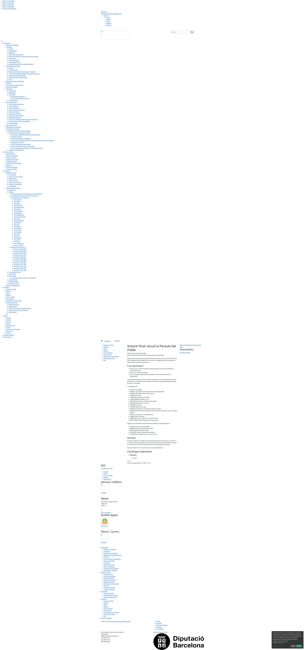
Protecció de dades (162, 625)
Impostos (106, 586)
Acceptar (299, 646)
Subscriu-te (104, 526)
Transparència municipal (111, 568)
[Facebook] (110, 14)
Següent (108, 512)
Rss (105, 360)
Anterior (103, 512)
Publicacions (107, 479)
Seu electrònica (108, 574)
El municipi (104, 591)
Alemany (108, 23)
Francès (108, 25)
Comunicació (107, 355)
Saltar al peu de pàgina (9, 8)
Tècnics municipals (109, 561)
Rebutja (293, 646)
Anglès (108, 21)
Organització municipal (111, 553)
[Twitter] (104, 14)
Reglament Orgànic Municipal (112, 555)
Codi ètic (106, 557)
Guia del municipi (109, 593)
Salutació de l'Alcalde (110, 549)
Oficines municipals (109, 576)
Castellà (108, 19)
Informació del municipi (111, 595)
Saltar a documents (8, 5)
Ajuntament (104, 547)
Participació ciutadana (110, 570)
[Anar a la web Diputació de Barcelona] (178, 641)
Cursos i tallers (108, 353)
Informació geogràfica (110, 597)
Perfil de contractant (110, 580)
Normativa (107, 563)
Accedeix (103, 493)
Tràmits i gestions (109, 578)
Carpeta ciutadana (109, 589)
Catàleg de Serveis (109, 582)
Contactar (104, 12)
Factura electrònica (109, 588)
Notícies (117, 341)
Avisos (105, 349)
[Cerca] (192, 32)
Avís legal (159, 627)
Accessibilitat (160, 629)
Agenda (106, 351)
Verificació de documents (111, 584)
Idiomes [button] (106, 16)
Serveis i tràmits (106, 572)
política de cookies (288, 643)
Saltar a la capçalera (9, 1)
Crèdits (158, 621)
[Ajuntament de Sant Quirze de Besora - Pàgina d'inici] (115, 35)
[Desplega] (111, 341)
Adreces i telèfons (106, 618)
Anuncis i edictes (109, 345)
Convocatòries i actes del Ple (112, 559)
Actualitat (107, 341)
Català (108, 18)
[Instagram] (118, 14)
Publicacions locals (109, 358)
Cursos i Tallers (108, 475)
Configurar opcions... (278, 646)
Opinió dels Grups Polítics (111, 356)
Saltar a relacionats (8, 7)
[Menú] (2, 41)
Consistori (107, 551)
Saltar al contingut (8, 3)
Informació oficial (109, 565)
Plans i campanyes (109, 567)
